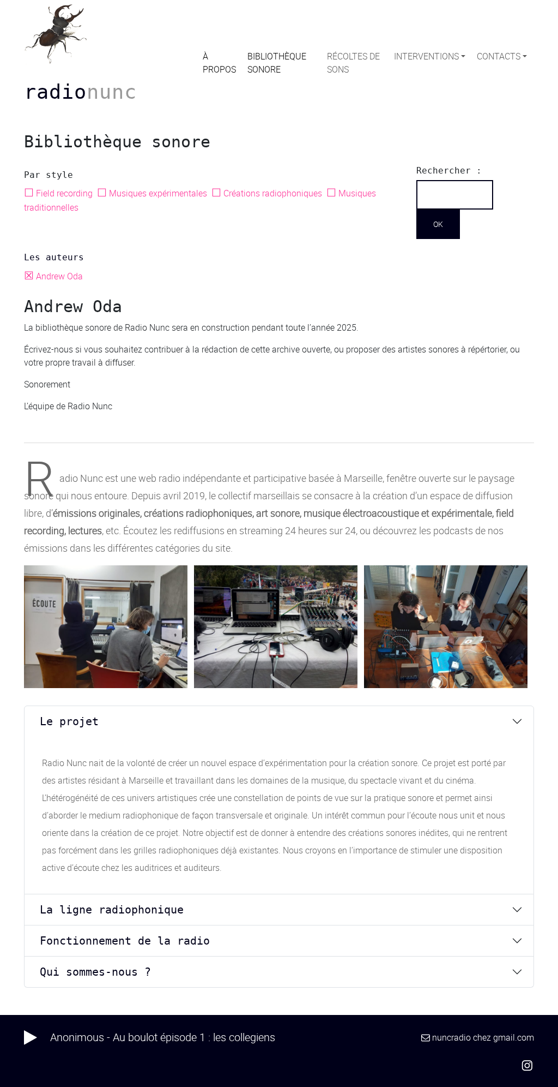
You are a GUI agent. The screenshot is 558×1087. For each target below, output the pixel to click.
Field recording (59, 193)
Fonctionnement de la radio (125, 940)
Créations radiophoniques (267, 193)
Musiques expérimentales (153, 193)
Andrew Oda (54, 276)
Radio (80, 92)
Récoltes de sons (353, 62)
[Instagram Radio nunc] (527, 1065)
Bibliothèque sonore (276, 62)
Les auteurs (54, 257)
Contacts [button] (498, 56)
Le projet (69, 721)
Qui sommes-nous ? (95, 971)
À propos (219, 62)
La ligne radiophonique (112, 909)
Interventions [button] (426, 56)
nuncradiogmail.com (483, 1037)
